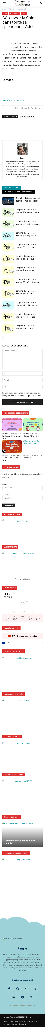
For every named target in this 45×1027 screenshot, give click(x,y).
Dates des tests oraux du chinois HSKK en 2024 (11, 457)
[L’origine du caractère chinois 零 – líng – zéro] (8, 236)
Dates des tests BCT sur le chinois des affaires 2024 (11, 436)
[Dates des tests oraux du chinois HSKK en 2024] (12, 446)
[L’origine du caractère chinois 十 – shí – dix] (8, 328)
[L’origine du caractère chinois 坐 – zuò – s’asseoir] (8, 224)
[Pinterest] (26, 989)
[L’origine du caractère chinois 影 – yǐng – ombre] (8, 212)
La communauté (10, 547)
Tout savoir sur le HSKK (14, 774)
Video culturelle (21, 9)
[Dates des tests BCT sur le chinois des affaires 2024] (12, 424)
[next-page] (7, 337)
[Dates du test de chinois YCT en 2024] (33, 424)
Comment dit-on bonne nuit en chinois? (20, 842)
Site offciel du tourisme (13, 100)
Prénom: (5, 494)
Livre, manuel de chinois (13, 651)
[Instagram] (17, 989)
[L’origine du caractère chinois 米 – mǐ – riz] (8, 294)
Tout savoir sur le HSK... (13, 694)
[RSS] (35, 989)
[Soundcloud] (14, 997)
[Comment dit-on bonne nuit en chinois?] (22, 834)
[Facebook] (9, 989)
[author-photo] (22, 155)
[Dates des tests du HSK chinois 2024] (33, 446)
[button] (4, 3)
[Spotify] (22, 997)
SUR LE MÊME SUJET (12, 188)
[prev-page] (3, 337)
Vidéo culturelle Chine (27, 116)
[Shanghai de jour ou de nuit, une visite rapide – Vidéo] (8, 201)
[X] (31, 997)
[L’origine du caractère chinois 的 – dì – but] (8, 259)
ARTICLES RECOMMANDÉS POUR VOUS (19, 192)
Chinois (24, 13)
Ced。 (22, 158)
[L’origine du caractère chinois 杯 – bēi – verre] (8, 305)
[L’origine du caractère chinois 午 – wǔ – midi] (8, 317)
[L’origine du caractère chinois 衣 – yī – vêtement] (8, 282)
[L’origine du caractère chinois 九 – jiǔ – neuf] (8, 270)
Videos (11, 9)
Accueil (4, 9)
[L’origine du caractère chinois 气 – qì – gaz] (8, 247)
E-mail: (5, 484)
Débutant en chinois (12, 736)
